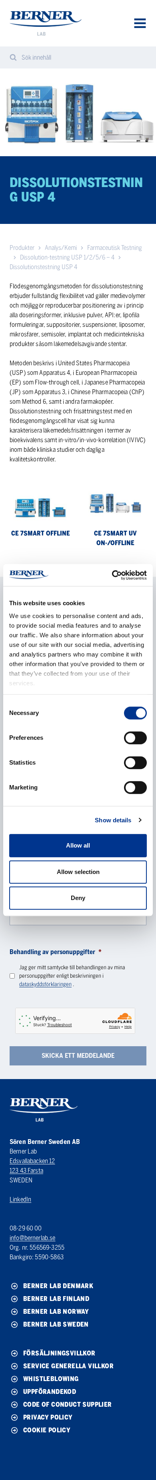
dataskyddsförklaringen (45, 984)
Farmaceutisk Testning (114, 248)
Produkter (22, 248)
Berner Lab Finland (56, 1299)
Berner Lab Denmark (58, 1286)
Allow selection (78, 871)
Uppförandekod (49, 1391)
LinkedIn (20, 1199)
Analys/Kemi (61, 248)
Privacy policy (48, 1417)
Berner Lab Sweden (56, 1324)
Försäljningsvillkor (59, 1353)
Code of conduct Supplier (67, 1404)
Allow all (78, 845)
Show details (113, 820)
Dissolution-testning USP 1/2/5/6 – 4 (67, 257)
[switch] (135, 737)
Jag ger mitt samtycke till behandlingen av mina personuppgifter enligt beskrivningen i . (72, 976)
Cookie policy (46, 1430)
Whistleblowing (51, 1379)
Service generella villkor (68, 1366)
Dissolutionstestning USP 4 (43, 267)
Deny (78, 897)
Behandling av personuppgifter (56, 952)
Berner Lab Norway (56, 1311)
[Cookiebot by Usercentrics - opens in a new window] (112, 575)
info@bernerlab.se (33, 1238)
